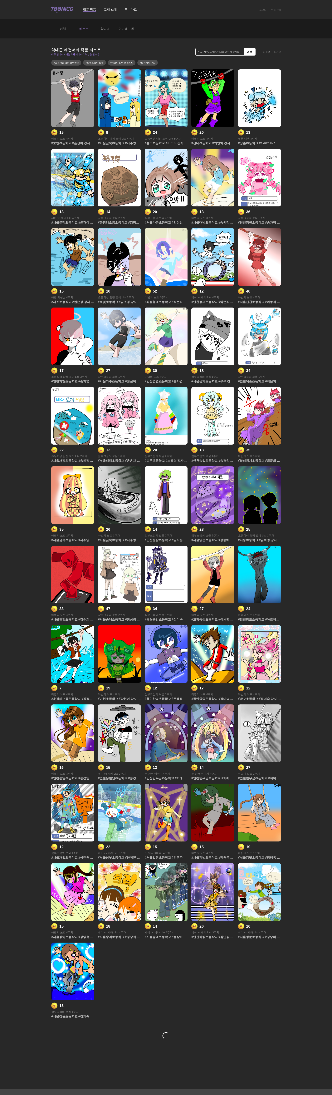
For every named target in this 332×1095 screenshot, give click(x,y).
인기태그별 (126, 28)
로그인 (262, 9)
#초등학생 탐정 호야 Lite (66, 62)
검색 (249, 51)
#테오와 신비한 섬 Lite (121, 62)
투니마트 (130, 9)
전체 (63, 28)
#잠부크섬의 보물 (94, 62)
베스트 (84, 28)
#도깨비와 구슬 (147, 62)
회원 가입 (276, 9)
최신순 (266, 51)
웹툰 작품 (89, 9)
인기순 (277, 51)
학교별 (105, 28)
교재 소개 (110, 9)
